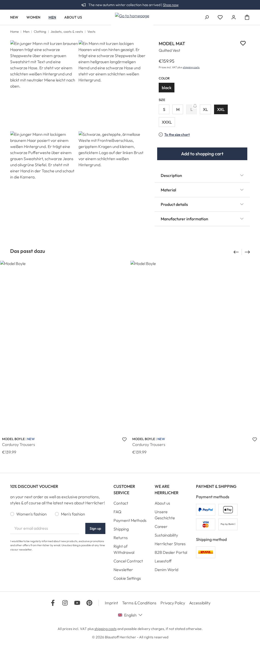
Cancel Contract (128, 560)
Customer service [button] (124, 489)
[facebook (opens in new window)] (53, 603)
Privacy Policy (172, 602)
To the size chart (177, 134)
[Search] (206, 17)
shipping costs (191, 67)
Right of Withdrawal (123, 549)
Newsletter (123, 569)
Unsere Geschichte (165, 514)
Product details (174, 204)
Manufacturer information (184, 218)
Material (168, 189)
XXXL (167, 122)
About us (162, 503)
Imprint (111, 602)
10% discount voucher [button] (34, 486)
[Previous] (236, 252)
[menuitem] (130, 504)
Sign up (95, 528)
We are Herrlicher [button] (166, 489)
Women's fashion (31, 514)
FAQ (117, 511)
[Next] (248, 252)
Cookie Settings (127, 578)
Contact (120, 503)
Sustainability (166, 535)
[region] (78, 131)
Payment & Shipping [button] (216, 486)
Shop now (170, 5)
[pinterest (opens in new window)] (89, 603)
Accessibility (199, 602)
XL (205, 109)
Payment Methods (130, 520)
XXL (221, 109)
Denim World (166, 569)
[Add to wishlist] (243, 43)
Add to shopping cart (202, 154)
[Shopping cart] (247, 17)
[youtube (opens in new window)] (77, 603)
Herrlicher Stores (170, 543)
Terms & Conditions (139, 602)
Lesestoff (163, 560)
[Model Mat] (44, 85)
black (166, 87)
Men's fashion (73, 514)
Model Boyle (13, 439)
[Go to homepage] (132, 15)
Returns (120, 537)
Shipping (121, 528)
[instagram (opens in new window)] (65, 603)
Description (171, 175)
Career (161, 526)
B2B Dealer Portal (171, 552)
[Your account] (233, 17)
